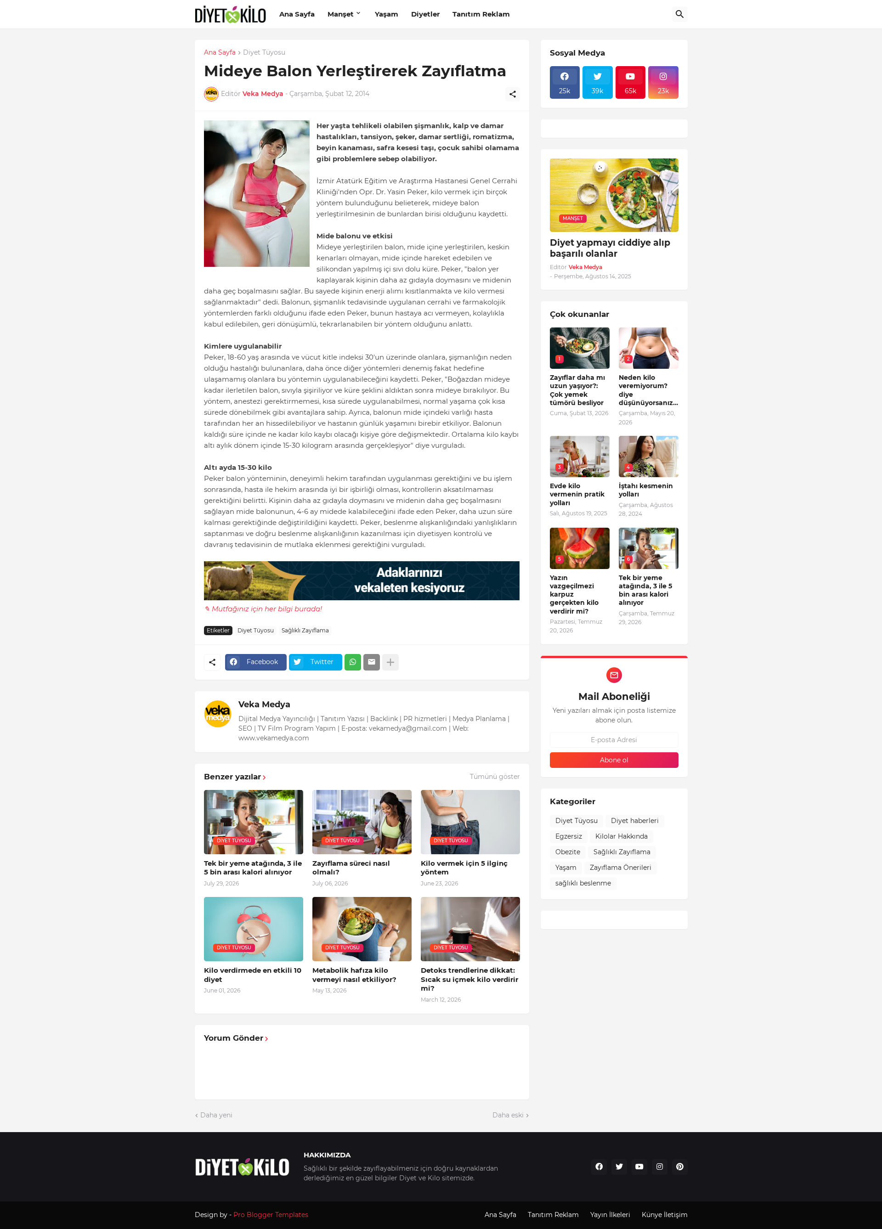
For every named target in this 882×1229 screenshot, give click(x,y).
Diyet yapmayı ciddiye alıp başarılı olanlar (610, 248)
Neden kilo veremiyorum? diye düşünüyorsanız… (648, 390)
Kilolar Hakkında (621, 836)
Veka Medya (264, 704)
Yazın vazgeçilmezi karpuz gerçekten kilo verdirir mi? (574, 594)
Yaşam (386, 14)
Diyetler (425, 14)
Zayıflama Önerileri (620, 867)
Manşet (341, 14)
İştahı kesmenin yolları (646, 490)
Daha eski (508, 1115)
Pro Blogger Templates (270, 1215)
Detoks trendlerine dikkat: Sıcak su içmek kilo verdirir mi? (469, 979)
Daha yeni (216, 1115)
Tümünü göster (495, 776)
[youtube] (639, 1167)
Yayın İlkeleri (610, 1215)
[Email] (371, 662)
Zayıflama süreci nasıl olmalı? (351, 868)
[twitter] (619, 1167)
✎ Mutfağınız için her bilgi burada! (263, 608)
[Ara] (680, 14)
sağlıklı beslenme (583, 883)
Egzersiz (568, 836)
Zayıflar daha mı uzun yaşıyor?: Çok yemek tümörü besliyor (577, 390)
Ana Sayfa (297, 14)
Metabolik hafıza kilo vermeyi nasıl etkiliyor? (354, 975)
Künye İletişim (665, 1215)
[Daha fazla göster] (390, 662)
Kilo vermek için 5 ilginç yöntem (464, 868)
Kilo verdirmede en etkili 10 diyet (252, 975)
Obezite (567, 852)
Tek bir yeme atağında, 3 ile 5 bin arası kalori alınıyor (253, 868)
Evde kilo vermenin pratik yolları (577, 494)
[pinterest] (680, 1167)
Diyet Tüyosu (264, 52)
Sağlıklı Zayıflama (305, 630)
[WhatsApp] (353, 662)
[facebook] (599, 1167)
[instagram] (659, 1167)
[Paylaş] (512, 94)
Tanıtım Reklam (481, 14)
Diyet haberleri (635, 821)
